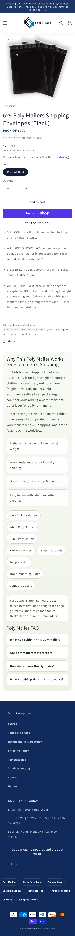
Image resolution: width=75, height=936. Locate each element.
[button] (5, 23)
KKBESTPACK (32, 928)
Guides (12, 786)
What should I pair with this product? (36, 679)
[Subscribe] (62, 864)
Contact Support (21, 585)
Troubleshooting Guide (25, 574)
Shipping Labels (51, 550)
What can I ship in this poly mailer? (35, 639)
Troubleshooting (19, 768)
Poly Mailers (9, 881)
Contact (13, 777)
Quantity (8, 180)
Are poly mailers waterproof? (31, 653)
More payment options (37, 222)
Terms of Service (19, 732)
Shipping (7, 150)
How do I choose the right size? (32, 666)
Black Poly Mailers (22, 539)
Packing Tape (54, 881)
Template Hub (19, 562)
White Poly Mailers (22, 527)
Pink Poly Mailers (21, 550)
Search (12, 723)
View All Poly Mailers (24, 515)
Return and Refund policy (25, 741)
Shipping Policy (18, 750)
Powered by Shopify (46, 928)
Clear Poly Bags (32, 881)
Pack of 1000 (15, 172)
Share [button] (11, 341)
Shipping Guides (28, 899)
